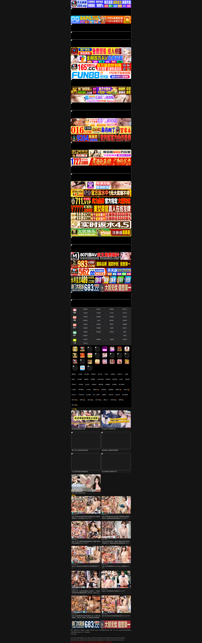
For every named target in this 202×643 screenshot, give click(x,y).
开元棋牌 (86, 374)
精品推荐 (85, 309)
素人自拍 (125, 313)
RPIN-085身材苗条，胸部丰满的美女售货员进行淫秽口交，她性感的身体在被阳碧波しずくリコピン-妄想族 (116, 543)
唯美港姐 (112, 316)
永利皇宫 (88, 389)
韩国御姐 (98, 316)
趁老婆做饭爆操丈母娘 (78, 429)
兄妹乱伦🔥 (90, 400)
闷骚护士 (125, 328)
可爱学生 (112, 324)
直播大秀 (118, 394)
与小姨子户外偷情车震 (108, 429)
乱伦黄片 (87, 384)
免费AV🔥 (121, 400)
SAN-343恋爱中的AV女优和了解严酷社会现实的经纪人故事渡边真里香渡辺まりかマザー (115, 517)
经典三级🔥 (74, 400)
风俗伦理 (125, 339)
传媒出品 (85, 335)
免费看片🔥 (96, 389)
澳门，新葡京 (96, 394)
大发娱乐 (74, 389)
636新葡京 (103, 389)
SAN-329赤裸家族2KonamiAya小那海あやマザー (115, 567)
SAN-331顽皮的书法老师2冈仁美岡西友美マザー (86, 567)
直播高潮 (108, 379)
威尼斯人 (74, 374)
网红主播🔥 (74, 405)
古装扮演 (85, 324)
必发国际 (114, 384)
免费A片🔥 (82, 400)
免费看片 (104, 394)
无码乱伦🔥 (126, 389)
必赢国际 (86, 379)
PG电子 (106, 374)
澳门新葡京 (122, 384)
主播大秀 (74, 384)
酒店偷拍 (127, 379)
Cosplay (112, 313)
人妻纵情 (112, 339)
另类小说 (85, 343)
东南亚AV (125, 316)
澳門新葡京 (81, 389)
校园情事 (98, 339)
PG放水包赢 (100, 379)
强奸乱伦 (98, 309)
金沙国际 (88, 394)
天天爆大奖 (81, 394)
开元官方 (74, 394)
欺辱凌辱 (85, 320)
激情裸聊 (111, 389)
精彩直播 (115, 379)
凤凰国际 (93, 379)
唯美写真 (112, 332)
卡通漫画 (85, 332)
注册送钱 (113, 374)
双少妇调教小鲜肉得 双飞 (109, 471)
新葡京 (73, 379)
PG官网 (80, 374)
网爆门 (124, 332)
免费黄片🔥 (118, 389)
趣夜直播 (101, 384)
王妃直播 (80, 384)
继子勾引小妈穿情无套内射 (80, 450)
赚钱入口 (106, 400)
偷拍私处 (94, 384)
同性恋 (124, 335)
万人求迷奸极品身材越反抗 (80, 471)
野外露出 (125, 320)
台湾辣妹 (85, 316)
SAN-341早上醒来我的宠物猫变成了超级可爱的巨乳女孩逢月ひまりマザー (86, 542)
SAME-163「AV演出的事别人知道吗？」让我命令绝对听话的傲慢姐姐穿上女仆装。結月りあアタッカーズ (86, 592)
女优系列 (98, 324)
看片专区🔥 (98, 400)
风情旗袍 (85, 328)
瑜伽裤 (111, 328)
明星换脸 (98, 328)
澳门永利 (100, 374)
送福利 (126, 374)
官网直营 (93, 374)
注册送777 (120, 374)
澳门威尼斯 (125, 394)
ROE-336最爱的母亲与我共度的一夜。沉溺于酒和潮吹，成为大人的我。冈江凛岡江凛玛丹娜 (86, 616)
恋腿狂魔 (125, 324)
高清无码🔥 (113, 400)
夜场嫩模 (107, 384)
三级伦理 (85, 313)
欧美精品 (112, 309)
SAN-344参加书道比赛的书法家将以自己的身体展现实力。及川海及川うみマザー (86, 517)
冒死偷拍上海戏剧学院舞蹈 (110, 450)
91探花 (98, 320)
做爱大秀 (111, 394)
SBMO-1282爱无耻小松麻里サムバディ (114, 591)
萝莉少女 (125, 309)
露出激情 (98, 332)
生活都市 (85, 339)
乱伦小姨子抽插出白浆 (78, 493)
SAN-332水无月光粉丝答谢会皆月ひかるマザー (116, 616)
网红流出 (112, 320)
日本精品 (98, 313)
